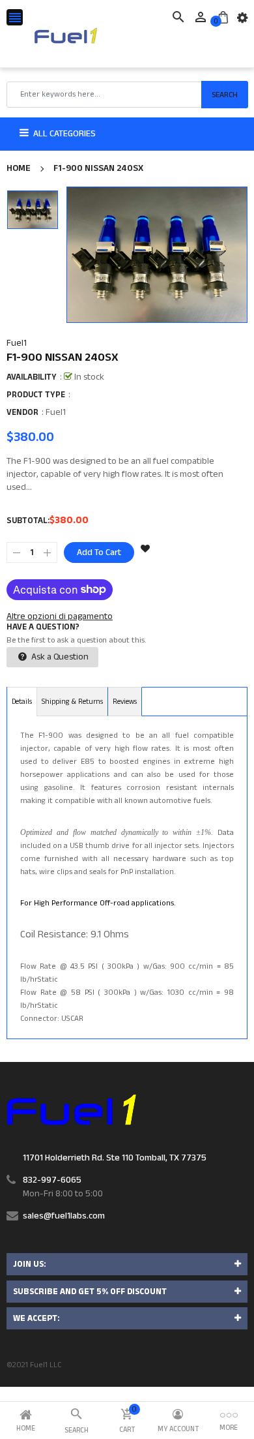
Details (22, 702)
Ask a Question (59, 656)
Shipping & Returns (72, 702)
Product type (36, 395)
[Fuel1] (71, 1108)
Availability (32, 377)
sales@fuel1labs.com (64, 1215)
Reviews (125, 702)
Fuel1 (17, 343)
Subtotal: (28, 520)
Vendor (22, 412)
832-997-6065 (52, 1180)
